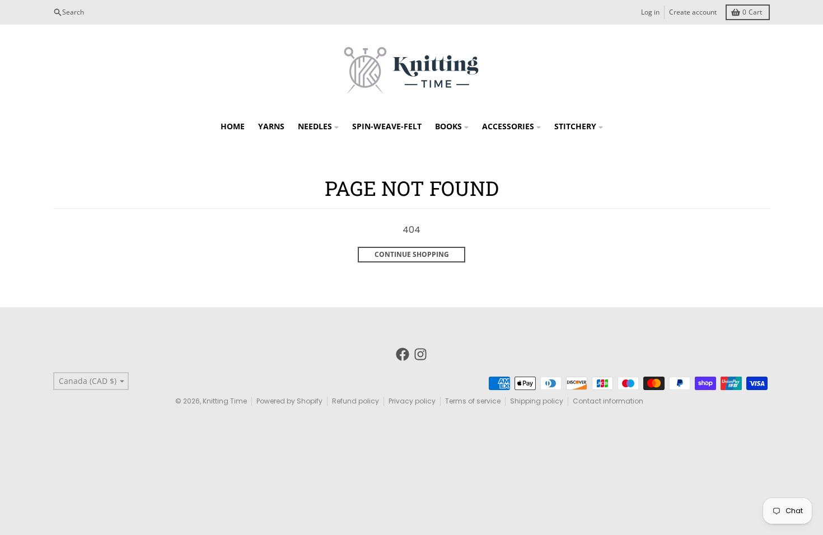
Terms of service (473, 401)
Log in (650, 12)
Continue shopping (412, 254)
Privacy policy (412, 401)
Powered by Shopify (289, 401)
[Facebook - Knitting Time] (402, 354)
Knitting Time (225, 401)
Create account (693, 12)
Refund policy (355, 401)
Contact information (608, 401)
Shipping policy (536, 401)
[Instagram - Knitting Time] (420, 354)
